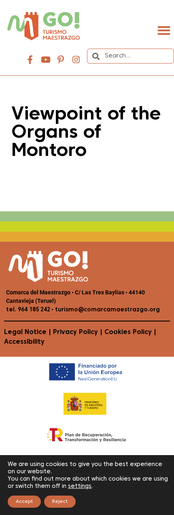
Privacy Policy (75, 332)
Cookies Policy (128, 332)
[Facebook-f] (30, 60)
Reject (60, 501)
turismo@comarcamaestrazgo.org (106, 310)
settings (79, 486)
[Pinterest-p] (60, 60)
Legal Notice (25, 332)
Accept (24, 501)
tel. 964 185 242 (28, 310)
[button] (163, 30)
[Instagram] (76, 60)
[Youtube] (45, 60)
